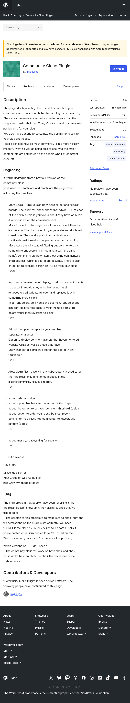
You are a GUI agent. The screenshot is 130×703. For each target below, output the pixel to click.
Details (11, 86)
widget (121, 158)
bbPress (10, 656)
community (119, 151)
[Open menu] (124, 5)
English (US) (120, 136)
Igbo (14, 678)
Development (71, 86)
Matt (8, 650)
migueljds (32, 71)
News (6, 621)
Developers (74, 627)
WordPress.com (14, 644)
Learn (70, 615)
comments (120, 144)
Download (118, 68)
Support (122, 86)
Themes (40, 621)
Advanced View (99, 168)
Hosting (8, 627)
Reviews (28, 86)
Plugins (39, 627)
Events (102, 621)
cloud (109, 144)
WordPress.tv (77, 633)
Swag (103, 633)
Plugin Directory (12, 15)
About (7, 615)
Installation (48, 86)
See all (122, 200)
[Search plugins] (39, 27)
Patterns (40, 633)
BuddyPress (12, 662)
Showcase (41, 615)
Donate (104, 627)
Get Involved (106, 615)
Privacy (8, 633)
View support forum (102, 232)
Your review (97, 200)
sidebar (112, 158)
